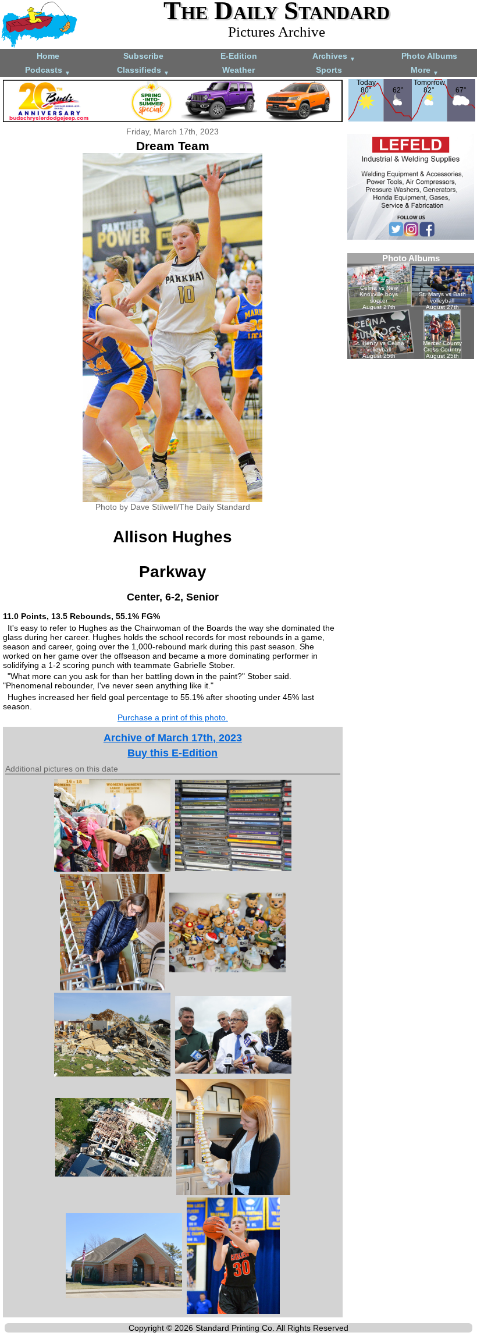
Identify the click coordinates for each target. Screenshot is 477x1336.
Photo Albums (429, 56)
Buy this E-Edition (172, 753)
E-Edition (238, 56)
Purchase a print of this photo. (173, 717)
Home (48, 56)
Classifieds (143, 70)
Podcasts (47, 70)
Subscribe (143, 56)
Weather (238, 69)
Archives (333, 56)
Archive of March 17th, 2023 (173, 738)
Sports (329, 69)
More (425, 70)
